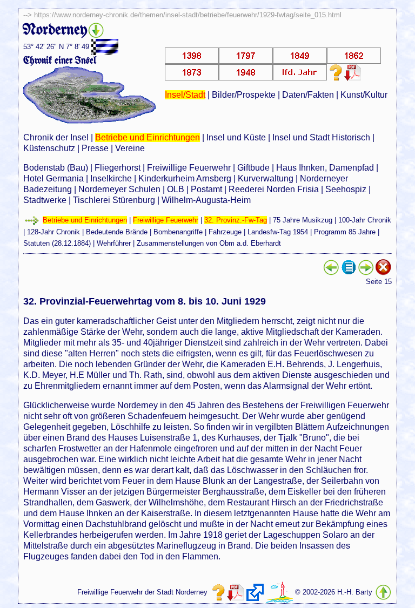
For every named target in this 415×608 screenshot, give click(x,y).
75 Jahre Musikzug (302, 220)
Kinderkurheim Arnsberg (184, 178)
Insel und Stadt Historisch (321, 137)
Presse (95, 148)
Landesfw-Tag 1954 (277, 232)
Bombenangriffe (178, 232)
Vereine (130, 148)
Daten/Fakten (308, 94)
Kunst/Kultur (363, 94)
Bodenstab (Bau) (55, 167)
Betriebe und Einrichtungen (147, 137)
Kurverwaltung (265, 178)
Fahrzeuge (225, 232)
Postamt (206, 189)
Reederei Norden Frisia (274, 189)
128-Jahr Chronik (53, 232)
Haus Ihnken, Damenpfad (325, 167)
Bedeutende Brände (117, 232)
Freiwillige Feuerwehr (189, 167)
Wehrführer (114, 243)
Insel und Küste (236, 137)
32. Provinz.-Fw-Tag (235, 220)
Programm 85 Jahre (345, 232)
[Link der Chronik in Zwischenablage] (255, 592)
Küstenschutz (49, 148)
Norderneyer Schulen (119, 189)
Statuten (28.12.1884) (57, 243)
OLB (175, 189)
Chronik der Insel (56, 137)
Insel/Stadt (185, 94)
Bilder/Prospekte (244, 94)
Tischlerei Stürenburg (114, 200)
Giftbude (253, 167)
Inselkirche (111, 178)
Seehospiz (345, 189)
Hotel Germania (53, 178)
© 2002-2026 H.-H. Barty (333, 592)
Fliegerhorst (117, 167)
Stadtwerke (44, 200)
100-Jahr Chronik (364, 220)
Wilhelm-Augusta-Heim (206, 200)
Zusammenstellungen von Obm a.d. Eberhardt (209, 243)
